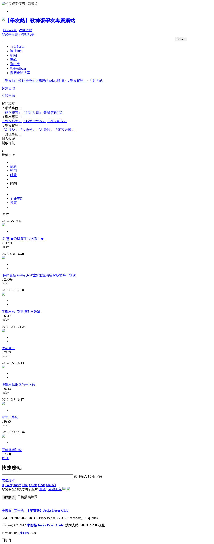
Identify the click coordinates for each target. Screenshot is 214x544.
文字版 (19, 510)
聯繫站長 (27, 34)
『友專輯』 (27, 130)
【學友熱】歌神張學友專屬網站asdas (29, 80)
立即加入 (55, 489)
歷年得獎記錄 (12, 450)
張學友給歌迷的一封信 (18, 384)
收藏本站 (25, 30)
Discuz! (23, 532)
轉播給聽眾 (29, 497)
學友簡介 (8, 348)
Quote (33, 485)
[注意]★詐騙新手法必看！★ (23, 239)
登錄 (42, 489)
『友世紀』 (97, 80)
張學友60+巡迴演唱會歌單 (21, 311)
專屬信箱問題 (53, 112)
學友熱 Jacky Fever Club (45, 525)
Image (17, 485)
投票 (13, 203)
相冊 (18, 68)
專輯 (13, 59)
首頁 (17, 46)
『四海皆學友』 (34, 121)
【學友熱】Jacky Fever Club (47, 510)
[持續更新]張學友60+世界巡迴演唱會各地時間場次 (39, 275)
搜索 (20, 73)
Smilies (51, 485)
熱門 (13, 170)
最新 (13, 166)
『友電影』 (45, 130)
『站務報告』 (12, 112)
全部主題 (16, 198)
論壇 (16, 51)
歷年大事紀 (10, 417)
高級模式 (8, 481)
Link (25, 485)
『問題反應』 (33, 112)
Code (41, 485)
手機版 (7, 510)
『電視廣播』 (64, 130)
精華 (13, 175)
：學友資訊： (77, 80)
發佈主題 (8, 155)
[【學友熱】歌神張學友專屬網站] (38, 20)
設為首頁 (10, 30)
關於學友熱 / (11, 34)
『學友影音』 (57, 121)
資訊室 (15, 64)
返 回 (5, 458)
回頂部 (7, 540)
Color (8, 485)
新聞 (13, 55)
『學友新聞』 (12, 121)
